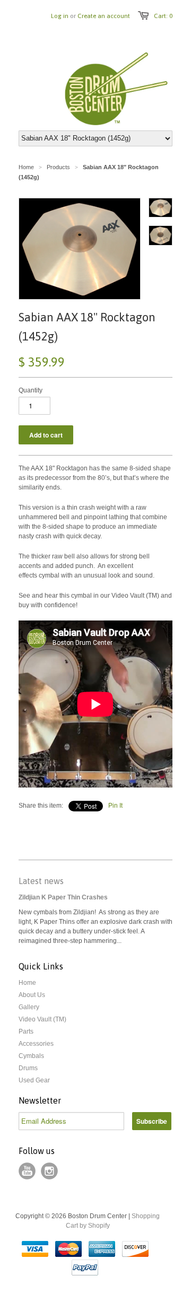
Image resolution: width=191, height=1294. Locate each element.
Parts (26, 1031)
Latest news (41, 881)
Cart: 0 (163, 16)
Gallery (29, 1007)
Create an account (103, 16)
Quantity (30, 390)
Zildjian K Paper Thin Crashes (63, 897)
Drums (28, 1068)
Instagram (49, 1170)
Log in (59, 16)
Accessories (36, 1043)
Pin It (115, 805)
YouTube (27, 1170)
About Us (32, 995)
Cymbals (31, 1056)
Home (27, 982)
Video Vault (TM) (42, 1019)
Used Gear (34, 1080)
